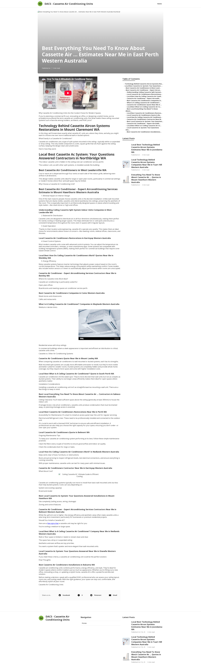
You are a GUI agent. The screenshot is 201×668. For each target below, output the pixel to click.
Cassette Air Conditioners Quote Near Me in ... (144, 105)
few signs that (53, 523)
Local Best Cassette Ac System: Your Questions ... (143, 86)
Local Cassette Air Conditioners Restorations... (144, 94)
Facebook (66, 595)
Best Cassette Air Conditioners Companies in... (144, 101)
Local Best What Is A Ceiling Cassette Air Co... (144, 107)
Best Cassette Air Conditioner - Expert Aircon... (143, 90)
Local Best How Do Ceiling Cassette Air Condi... (144, 96)
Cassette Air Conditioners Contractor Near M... (144, 119)
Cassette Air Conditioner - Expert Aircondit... (143, 98)
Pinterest (97, 595)
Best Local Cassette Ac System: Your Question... (145, 121)
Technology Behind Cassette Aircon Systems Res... (144, 84)
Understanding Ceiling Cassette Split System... (144, 92)
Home (159, 4)
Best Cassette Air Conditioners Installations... (144, 132)
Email (115, 595)
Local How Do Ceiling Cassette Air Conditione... (144, 117)
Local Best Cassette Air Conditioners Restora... (144, 113)
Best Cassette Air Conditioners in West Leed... (143, 88)
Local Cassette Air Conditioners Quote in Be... (144, 115)
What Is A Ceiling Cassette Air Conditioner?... (144, 103)
